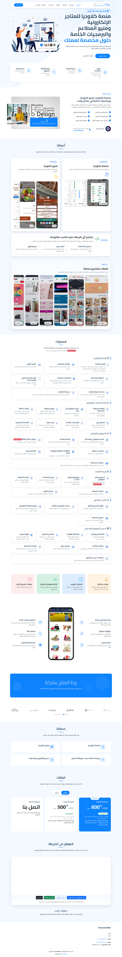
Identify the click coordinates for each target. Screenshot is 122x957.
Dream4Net (64, 954)
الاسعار (44, 5)
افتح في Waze (49, 897)
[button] (67, 714)
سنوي (65, 792)
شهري (57, 792)
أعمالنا (65, 5)
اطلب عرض (18, 5)
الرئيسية (78, 5)
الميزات (58, 5)
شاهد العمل (102, 56)
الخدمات (50, 5)
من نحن (71, 5)
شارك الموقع (61, 897)
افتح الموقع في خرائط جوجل (76, 897)
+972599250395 (78, 130)
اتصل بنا (38, 5)
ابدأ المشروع (87, 55)
